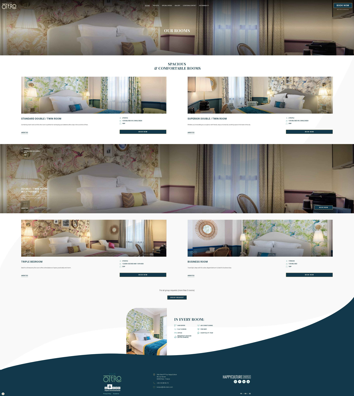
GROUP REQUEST (177, 297)
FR (241, 394)
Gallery (177, 5)
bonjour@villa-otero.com (165, 387)
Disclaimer (116, 393)
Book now (309, 275)
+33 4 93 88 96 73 (163, 383)
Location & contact (189, 5)
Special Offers (167, 5)
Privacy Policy (107, 393)
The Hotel (156, 5)
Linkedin (244, 381)
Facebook (239, 381)
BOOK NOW (343, 5)
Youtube (248, 381)
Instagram (235, 381)
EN (245, 394)
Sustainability (204, 5)
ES (250, 394)
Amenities (24, 132)
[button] (25, 109)
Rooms (147, 5)
